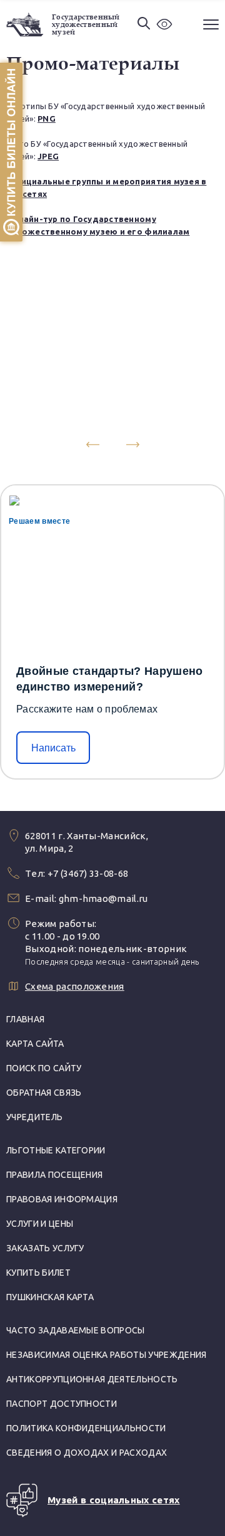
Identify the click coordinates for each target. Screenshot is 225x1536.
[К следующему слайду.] (133, 445)
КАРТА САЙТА (35, 1044)
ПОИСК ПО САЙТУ (43, 1068)
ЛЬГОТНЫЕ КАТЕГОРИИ (56, 1150)
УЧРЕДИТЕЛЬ (34, 1117)
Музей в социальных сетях (114, 1500)
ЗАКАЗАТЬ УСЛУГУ (45, 1248)
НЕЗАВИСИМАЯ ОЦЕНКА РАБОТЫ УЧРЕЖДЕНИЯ (106, 1355)
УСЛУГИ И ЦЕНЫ (39, 1224)
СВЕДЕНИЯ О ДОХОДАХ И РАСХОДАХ (86, 1453)
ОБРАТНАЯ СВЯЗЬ (43, 1093)
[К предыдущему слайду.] (92, 445)
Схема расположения (74, 986)
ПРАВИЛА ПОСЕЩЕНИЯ (54, 1175)
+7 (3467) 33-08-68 (88, 873)
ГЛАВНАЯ (25, 1019)
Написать (53, 748)
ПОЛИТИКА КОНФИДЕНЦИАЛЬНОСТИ (86, 1428)
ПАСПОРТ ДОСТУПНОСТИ (61, 1404)
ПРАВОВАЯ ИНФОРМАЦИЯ (62, 1199)
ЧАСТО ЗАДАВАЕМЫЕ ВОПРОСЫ (75, 1330)
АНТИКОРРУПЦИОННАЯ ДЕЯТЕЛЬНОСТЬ (92, 1379)
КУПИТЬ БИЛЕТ (38, 1273)
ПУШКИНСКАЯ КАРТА (50, 1297)
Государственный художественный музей (86, 24)
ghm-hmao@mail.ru (103, 898)
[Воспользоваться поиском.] (144, 24)
